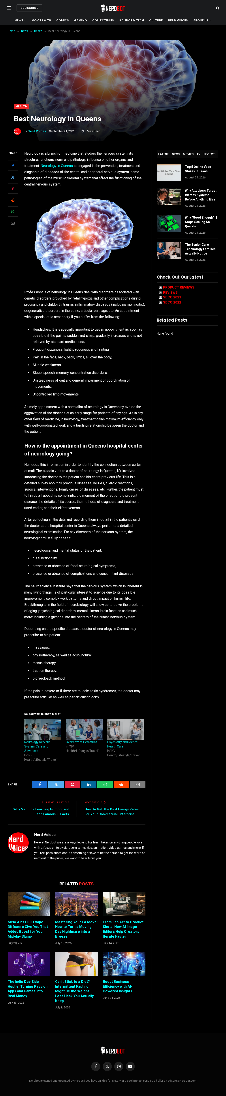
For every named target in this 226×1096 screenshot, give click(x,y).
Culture (156, 20)
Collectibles (103, 20)
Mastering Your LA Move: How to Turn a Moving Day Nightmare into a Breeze (76, 929)
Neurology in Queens (57, 166)
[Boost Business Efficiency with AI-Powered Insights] (124, 964)
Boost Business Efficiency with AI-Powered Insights (117, 986)
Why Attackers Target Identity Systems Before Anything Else (201, 195)
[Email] (13, 223)
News (19, 20)
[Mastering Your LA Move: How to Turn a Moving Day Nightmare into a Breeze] (76, 904)
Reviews (209, 154)
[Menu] (9, 8)
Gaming (80, 20)
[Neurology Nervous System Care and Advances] (42, 729)
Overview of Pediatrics (81, 742)
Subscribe (29, 7)
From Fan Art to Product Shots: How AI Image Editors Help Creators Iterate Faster (123, 929)
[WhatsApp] (13, 211)
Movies (188, 154)
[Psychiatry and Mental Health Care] (125, 729)
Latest (163, 154)
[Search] (217, 8)
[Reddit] (13, 200)
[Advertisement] (113, 71)
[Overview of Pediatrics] (84, 729)
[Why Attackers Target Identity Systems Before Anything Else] (169, 196)
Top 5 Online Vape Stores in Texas (198, 169)
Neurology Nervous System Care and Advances (37, 746)
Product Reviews (178, 287)
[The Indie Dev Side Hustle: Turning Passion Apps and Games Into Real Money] (29, 964)
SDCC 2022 (172, 302)
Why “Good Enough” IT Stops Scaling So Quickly (201, 222)
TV (198, 154)
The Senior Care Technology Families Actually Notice (200, 249)
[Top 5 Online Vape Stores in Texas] (169, 172)
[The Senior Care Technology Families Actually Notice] (169, 250)
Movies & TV (41, 20)
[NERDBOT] (113, 8)
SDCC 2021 (172, 297)
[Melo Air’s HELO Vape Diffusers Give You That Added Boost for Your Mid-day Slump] (29, 904)
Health (22, 106)
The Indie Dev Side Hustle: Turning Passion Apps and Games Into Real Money (27, 989)
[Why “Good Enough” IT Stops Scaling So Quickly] (169, 223)
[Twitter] (13, 177)
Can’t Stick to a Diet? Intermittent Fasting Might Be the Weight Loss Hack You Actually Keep (74, 991)
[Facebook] (13, 166)
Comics (62, 20)
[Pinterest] (13, 189)
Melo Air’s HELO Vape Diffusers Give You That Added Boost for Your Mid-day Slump (28, 929)
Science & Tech (131, 20)
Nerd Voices (178, 20)
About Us (201, 20)
